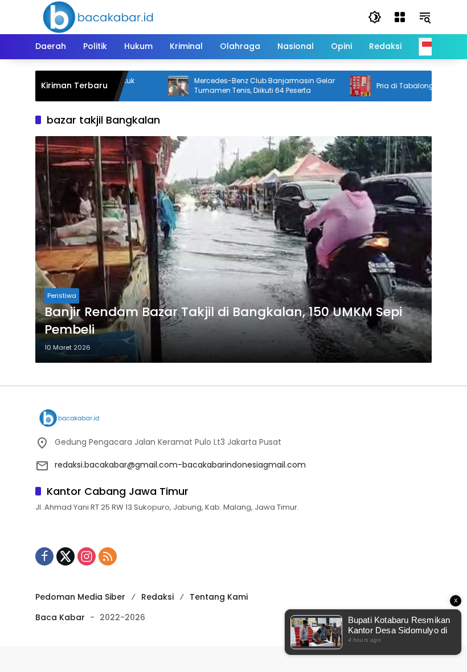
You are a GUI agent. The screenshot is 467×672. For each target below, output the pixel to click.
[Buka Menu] (400, 17)
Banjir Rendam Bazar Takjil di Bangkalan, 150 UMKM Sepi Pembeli (223, 321)
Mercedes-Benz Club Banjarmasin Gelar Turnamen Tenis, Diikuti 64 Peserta (248, 85)
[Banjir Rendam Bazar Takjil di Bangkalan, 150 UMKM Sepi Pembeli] (233, 249)
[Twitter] (65, 556)
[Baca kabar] (98, 16)
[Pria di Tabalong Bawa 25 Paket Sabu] (344, 86)
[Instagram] (86, 556)
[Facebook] (44, 556)
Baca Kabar (60, 617)
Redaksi (157, 597)
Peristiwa (61, 295)
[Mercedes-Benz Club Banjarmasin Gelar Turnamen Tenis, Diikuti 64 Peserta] (162, 86)
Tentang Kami (219, 597)
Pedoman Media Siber (80, 597)
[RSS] (108, 556)
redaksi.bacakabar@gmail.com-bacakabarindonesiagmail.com (180, 464)
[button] (375, 17)
